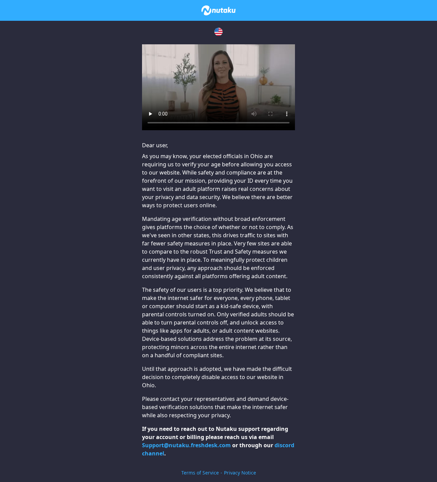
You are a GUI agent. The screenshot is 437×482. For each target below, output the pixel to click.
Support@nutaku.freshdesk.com (186, 445)
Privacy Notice (240, 472)
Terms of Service (200, 472)
